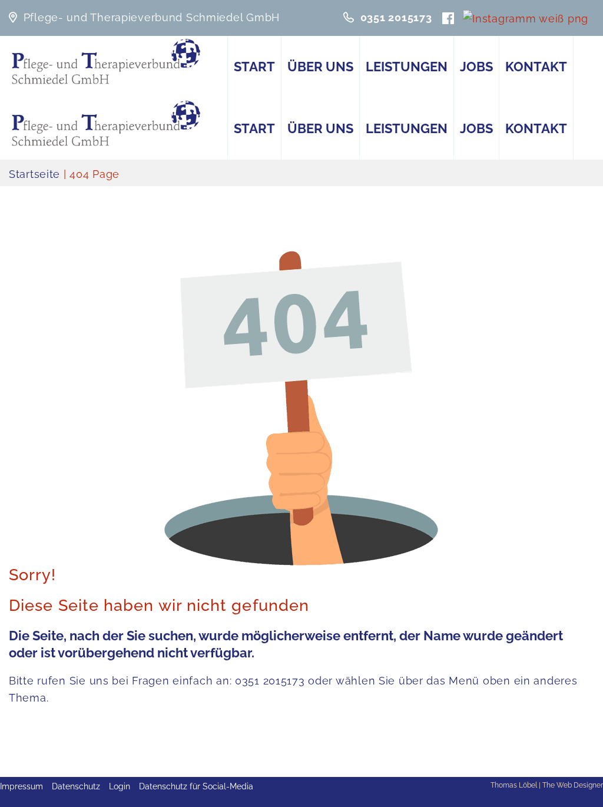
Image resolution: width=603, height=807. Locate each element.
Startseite (34, 174)
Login (119, 786)
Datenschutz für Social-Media (196, 786)
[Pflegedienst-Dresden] (106, 61)
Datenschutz (76, 786)
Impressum (21, 786)
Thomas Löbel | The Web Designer (547, 785)
